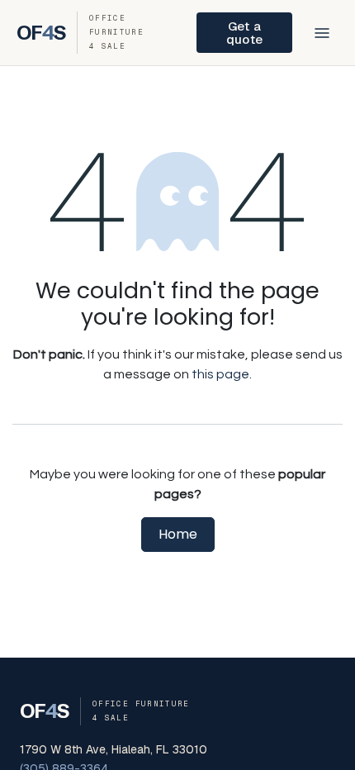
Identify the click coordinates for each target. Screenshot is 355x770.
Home (178, 534)
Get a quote (244, 32)
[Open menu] (321, 33)
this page (220, 374)
